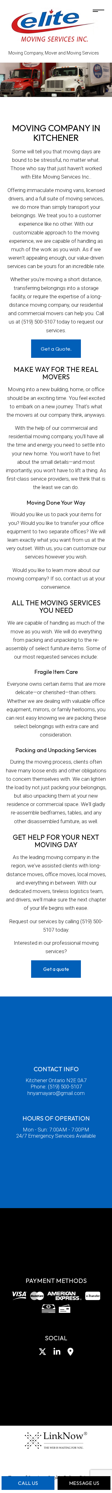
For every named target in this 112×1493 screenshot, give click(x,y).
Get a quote (56, 969)
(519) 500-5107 (65, 1086)
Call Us (28, 1483)
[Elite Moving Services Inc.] (53, 26)
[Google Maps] (70, 1353)
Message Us (84, 1483)
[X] (42, 1353)
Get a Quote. (56, 348)
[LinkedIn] (57, 1353)
